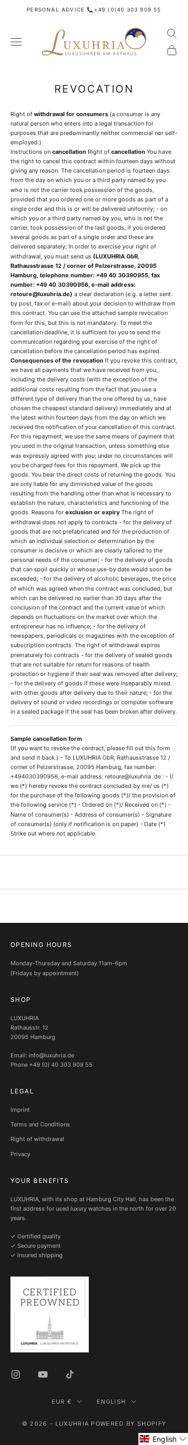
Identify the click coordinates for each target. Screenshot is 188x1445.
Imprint (20, 1109)
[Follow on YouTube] (43, 1374)
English (111, 1401)
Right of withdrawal (37, 1139)
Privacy (20, 1154)
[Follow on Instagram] (15, 1374)
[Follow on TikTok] (70, 1374)
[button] (163, 1439)
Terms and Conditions (40, 1124)
